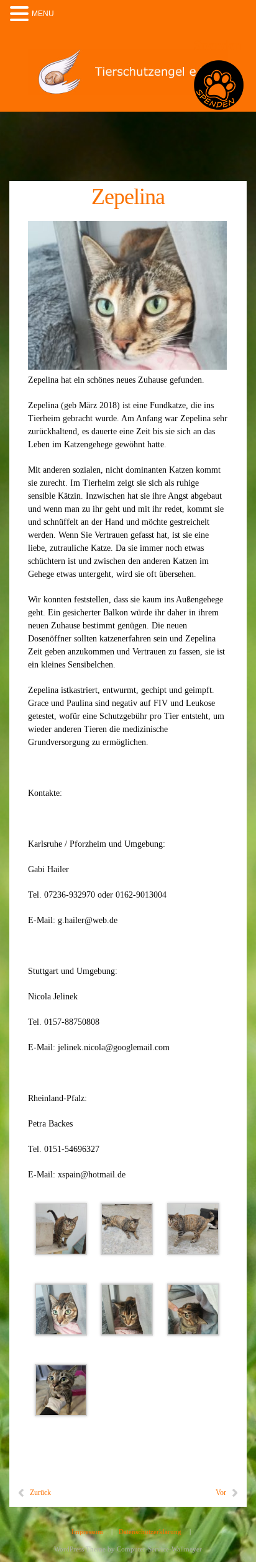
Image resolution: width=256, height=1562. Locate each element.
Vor (221, 1492)
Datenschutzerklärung (150, 1531)
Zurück (40, 1492)
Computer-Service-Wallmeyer (159, 1549)
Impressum (87, 1531)
